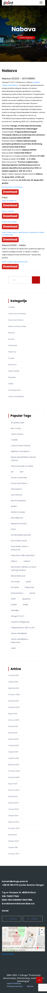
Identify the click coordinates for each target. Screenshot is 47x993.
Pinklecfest (12, 345)
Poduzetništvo (17, 593)
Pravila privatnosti (15, 986)
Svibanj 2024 (13, 803)
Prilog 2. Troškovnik (8, 211)
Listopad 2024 (14, 777)
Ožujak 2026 (13, 682)
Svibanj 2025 (13, 739)
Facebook (13, 919)
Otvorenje (15, 581)
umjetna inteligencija (20, 622)
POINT (13, 599)
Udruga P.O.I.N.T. (18, 616)
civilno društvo (17, 434)
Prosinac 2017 (13, 854)
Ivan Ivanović (16, 495)
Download (10, 192)
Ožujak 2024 (13, 815)
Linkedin (34, 919)
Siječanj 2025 (13, 764)
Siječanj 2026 (13, 688)
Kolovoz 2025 (13, 720)
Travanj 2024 (13, 809)
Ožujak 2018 (13, 847)
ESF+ (22, 472)
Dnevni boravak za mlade (22, 466)
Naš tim (30, 986)
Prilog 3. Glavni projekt (9, 222)
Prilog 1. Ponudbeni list (9, 201)
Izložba (14, 506)
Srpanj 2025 (13, 726)
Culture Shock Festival (17, 313)
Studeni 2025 (13, 701)
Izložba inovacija (18, 512)
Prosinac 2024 (14, 771)
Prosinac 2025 (14, 694)
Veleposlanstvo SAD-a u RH (22, 627)
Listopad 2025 (14, 707)
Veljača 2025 (13, 758)
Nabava (11, 333)
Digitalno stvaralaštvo (20, 451)
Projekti (11, 358)
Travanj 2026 (13, 675)
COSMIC (11, 307)
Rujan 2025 (12, 713)
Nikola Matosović (18, 576)
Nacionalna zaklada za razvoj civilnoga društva (23, 568)
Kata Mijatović (17, 518)
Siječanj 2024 (13, 822)
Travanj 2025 (13, 745)
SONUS (14, 604)
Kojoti (13, 529)
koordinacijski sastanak (21, 535)
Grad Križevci (16, 489)
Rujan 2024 (12, 784)
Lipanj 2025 (12, 733)
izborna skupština (18, 500)
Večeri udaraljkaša (16, 396)
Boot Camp (16, 428)
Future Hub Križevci (15, 320)
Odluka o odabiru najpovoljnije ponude (14, 262)
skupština (26, 599)
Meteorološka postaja (17, 326)
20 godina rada (17, 422)
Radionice (12, 364)
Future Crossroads (19, 477)
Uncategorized (14, 390)
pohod (32, 593)
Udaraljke (15, 610)
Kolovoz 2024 (13, 790)
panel (28, 581)
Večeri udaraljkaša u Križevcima (19, 641)
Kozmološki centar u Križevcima (20, 548)
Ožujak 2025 (13, 752)
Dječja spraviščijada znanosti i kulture (23, 459)
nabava (27, 561)
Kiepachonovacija (18, 523)
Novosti (11, 339)
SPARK (10, 384)
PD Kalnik (15, 587)
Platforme (12, 352)
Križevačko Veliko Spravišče (22, 555)
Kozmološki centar (19, 540)
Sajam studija (13, 371)
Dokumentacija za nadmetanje (12, 187)
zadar (13, 648)
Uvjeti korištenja (14, 983)
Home (22, 37)
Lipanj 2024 (12, 796)
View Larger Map (8, 954)
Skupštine (12, 377)
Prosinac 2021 (13, 828)
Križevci (14, 561)
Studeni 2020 (13, 841)
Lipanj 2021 (12, 834)
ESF (12, 472)
